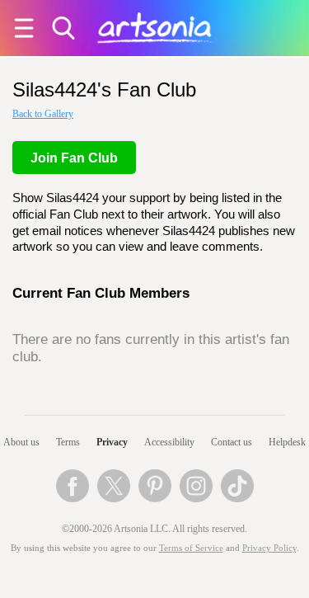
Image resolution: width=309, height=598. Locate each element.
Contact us (231, 442)
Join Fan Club (74, 158)
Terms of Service (191, 548)
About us (21, 442)
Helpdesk (287, 442)
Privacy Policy (269, 548)
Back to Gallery (42, 114)
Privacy (112, 442)
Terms (68, 442)
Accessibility (169, 442)
